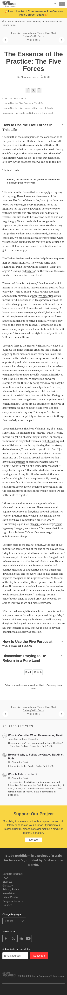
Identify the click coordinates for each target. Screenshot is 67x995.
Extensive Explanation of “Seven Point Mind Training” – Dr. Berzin (33, 35)
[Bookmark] (39, 90)
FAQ (5, 877)
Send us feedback (12, 873)
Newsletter (8, 893)
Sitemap (7, 881)
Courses (7, 905)
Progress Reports (12, 901)
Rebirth (38, 672)
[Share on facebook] (28, 90)
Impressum (59, 976)
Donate (33, 839)
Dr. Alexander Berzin (27, 77)
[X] (33, 90)
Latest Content (10, 897)
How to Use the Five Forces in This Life (22, 103)
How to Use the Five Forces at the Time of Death (27, 108)
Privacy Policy (10, 889)
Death (28, 672)
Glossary (7, 885)
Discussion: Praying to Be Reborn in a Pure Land (27, 113)
